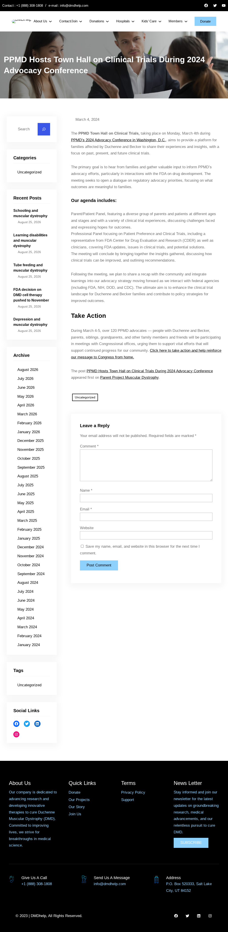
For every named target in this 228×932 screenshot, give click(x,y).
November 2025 (30, 449)
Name (86, 490)
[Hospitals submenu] (132, 21)
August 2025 (27, 476)
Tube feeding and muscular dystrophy (30, 267)
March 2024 (27, 627)
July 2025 (25, 485)
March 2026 (27, 414)
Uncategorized (29, 172)
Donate (205, 21)
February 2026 (29, 423)
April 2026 (25, 405)
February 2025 (29, 529)
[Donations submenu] (107, 21)
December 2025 (30, 441)
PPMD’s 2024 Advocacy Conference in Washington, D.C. (118, 140)
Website (87, 528)
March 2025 (27, 520)
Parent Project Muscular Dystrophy (129, 377)
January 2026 (28, 432)
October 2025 (28, 458)
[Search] (44, 129)
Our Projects (79, 800)
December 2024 (30, 547)
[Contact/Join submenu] (80, 21)
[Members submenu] (185, 21)
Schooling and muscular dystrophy (30, 213)
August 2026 (27, 370)
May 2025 (25, 503)
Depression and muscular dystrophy (30, 322)
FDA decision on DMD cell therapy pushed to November (31, 295)
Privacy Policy (133, 792)
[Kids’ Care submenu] (159, 21)
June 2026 (26, 387)
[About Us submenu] (50, 21)
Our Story (77, 807)
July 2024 (25, 591)
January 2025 (28, 538)
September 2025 (31, 467)
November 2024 (30, 556)
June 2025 (26, 494)
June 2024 (26, 600)
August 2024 (27, 582)
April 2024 (25, 618)
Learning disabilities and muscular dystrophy (30, 240)
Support (127, 800)
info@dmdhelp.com (74, 5)
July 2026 (25, 379)
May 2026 (25, 396)
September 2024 (31, 574)
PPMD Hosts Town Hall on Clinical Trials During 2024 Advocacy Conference (150, 371)
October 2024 (28, 565)
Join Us (75, 814)
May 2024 (25, 609)
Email (86, 509)
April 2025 (25, 512)
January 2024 (28, 645)
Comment (89, 446)
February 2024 (29, 636)
